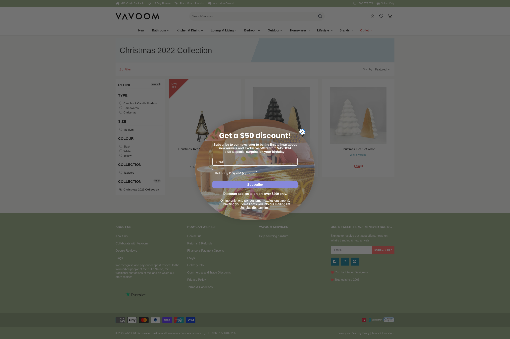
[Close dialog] (302, 131)
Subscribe (255, 184)
